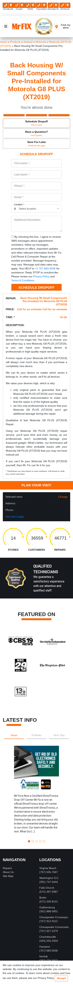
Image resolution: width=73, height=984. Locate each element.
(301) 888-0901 (48, 911)
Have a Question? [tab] (36, 133)
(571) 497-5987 (48, 891)
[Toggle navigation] (6, 26)
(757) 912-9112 (48, 921)
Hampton (44, 946)
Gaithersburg (47, 907)
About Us (8, 872)
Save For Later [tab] (36, 143)
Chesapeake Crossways (53, 917)
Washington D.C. (49, 877)
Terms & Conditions (22, 280)
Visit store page (14, 516)
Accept (61, 978)
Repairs (7, 868)
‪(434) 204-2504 (48, 940)
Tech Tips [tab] (59, 735)
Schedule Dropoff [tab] (36, 123)
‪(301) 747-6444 (48, 881)
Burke (42, 897)
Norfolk (43, 956)
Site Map (8, 876)
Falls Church (46, 887)
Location (18, 205)
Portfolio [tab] (36, 735)
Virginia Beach (47, 868)
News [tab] (14, 735)
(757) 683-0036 (48, 950)
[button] (36, 791)
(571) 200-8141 (48, 901)
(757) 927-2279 (48, 930)
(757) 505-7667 (48, 872)
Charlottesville (47, 936)
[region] (36, 582)
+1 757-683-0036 (45, 268)
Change (63, 496)
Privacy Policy (41, 276)
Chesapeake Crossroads (54, 926)
